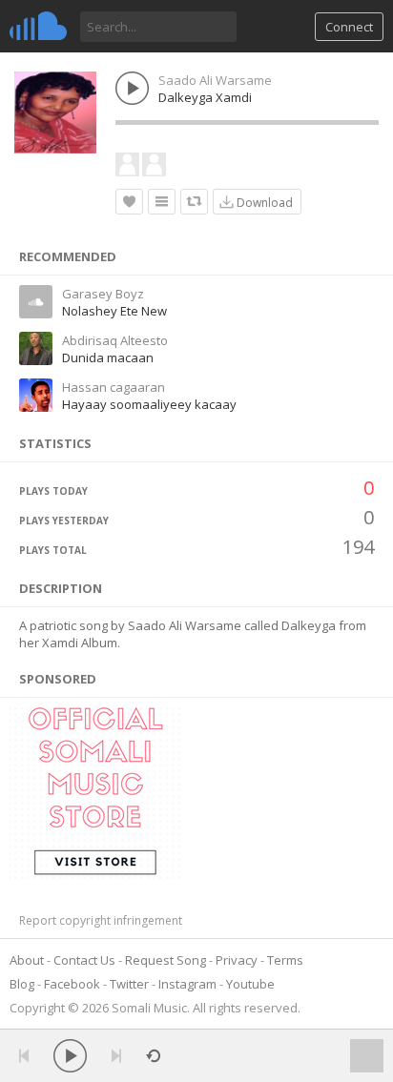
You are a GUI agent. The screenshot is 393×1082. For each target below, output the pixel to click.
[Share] (194, 201)
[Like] (129, 201)
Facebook (72, 983)
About (27, 960)
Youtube (250, 983)
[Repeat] (153, 1055)
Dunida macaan (108, 357)
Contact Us (84, 960)
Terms (285, 960)
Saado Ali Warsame (215, 80)
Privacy (237, 960)
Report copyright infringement (100, 920)
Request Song (165, 960)
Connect (349, 26)
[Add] (162, 201)
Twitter (129, 983)
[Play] (70, 1055)
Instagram (187, 983)
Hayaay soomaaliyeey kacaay (149, 404)
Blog (22, 983)
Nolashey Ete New (114, 310)
